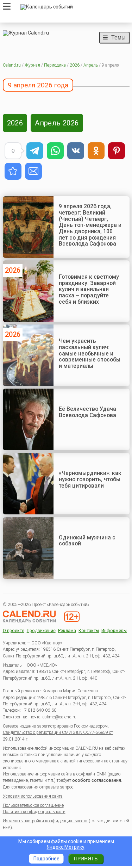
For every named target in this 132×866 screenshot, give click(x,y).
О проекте (13, 631)
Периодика (55, 65)
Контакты (88, 631)
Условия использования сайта (33, 796)
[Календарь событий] (73, 7)
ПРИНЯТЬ (86, 858)
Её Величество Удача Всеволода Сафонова (87, 412)
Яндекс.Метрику (65, 847)
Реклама (67, 631)
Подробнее (46, 858)
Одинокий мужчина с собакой (87, 540)
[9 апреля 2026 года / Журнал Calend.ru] (13, 171)
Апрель (90, 65)
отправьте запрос (56, 787)
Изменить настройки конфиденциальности (45, 820)
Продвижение (41, 631)
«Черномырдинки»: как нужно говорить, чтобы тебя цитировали (90, 479)
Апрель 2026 (56, 123)
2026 (75, 65)
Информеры (114, 631)
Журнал (32, 65)
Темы (118, 37)
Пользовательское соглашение (33, 805)
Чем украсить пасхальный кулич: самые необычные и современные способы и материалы (89, 353)
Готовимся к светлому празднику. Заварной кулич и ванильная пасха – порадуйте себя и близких (89, 289)
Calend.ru (12, 65)
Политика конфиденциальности (34, 811)
